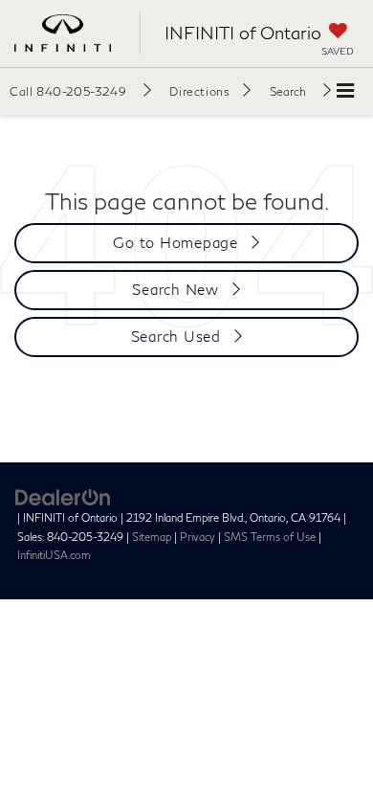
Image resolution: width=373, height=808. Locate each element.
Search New (175, 289)
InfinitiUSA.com (54, 555)
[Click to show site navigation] (345, 91)
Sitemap (151, 536)
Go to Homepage (175, 242)
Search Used (176, 336)
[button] (80, 91)
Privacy (197, 536)
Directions (199, 91)
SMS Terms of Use (270, 536)
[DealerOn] (63, 496)
